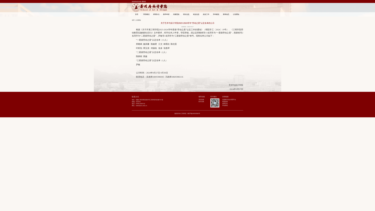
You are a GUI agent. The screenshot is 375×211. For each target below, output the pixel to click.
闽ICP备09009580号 (193, 113)
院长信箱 (201, 101)
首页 (133, 20)
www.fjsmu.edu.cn (141, 105)
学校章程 (225, 105)
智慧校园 (225, 101)
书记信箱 (201, 99)
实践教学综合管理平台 (229, 99)
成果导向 (225, 103)
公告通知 (138, 20)
